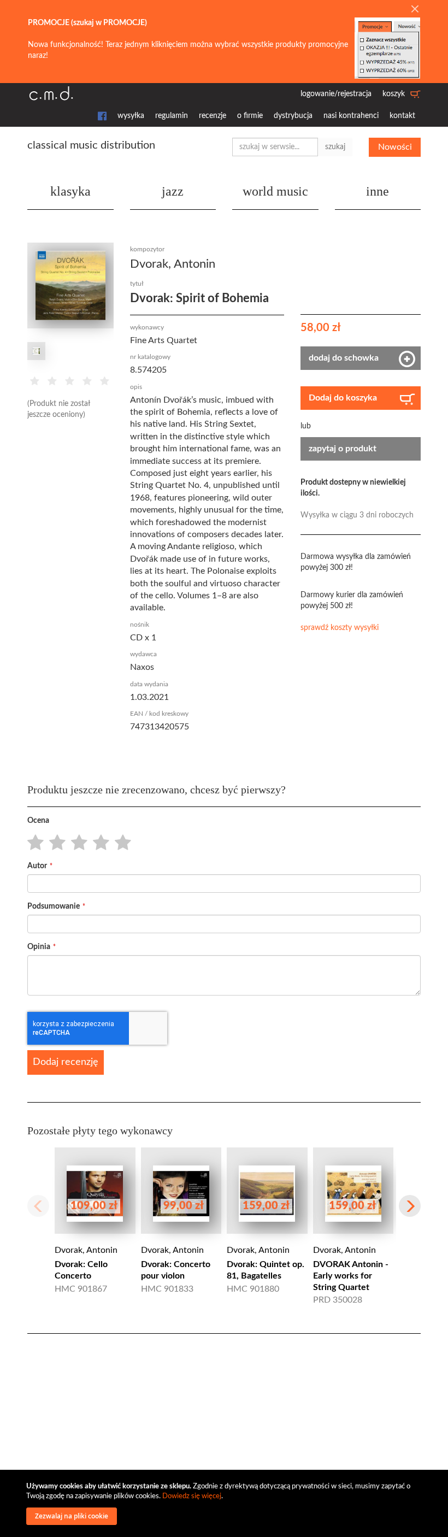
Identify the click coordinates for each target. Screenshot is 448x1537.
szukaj (335, 147)
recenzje (212, 116)
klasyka (70, 191)
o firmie (250, 116)
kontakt (402, 116)
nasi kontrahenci (351, 116)
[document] (226, 1503)
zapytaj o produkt (342, 448)
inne (377, 191)
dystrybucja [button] (293, 116)
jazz (173, 191)
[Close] (414, 9)
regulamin (171, 116)
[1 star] (32, 843)
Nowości (395, 147)
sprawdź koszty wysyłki (339, 628)
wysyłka (130, 116)
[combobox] (275, 147)
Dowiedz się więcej (191, 1496)
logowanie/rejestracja (336, 94)
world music (275, 191)
